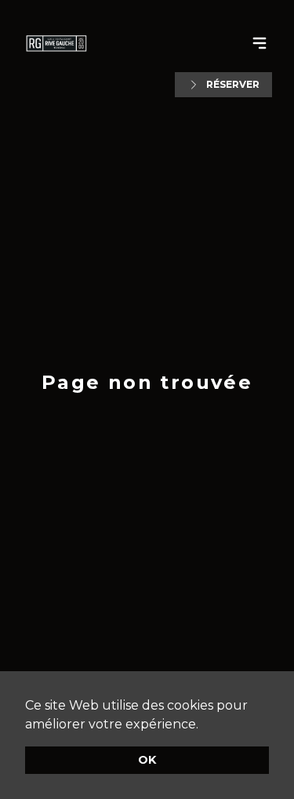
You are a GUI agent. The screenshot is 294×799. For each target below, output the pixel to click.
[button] (203, 725)
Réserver (233, 84)
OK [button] (147, 760)
